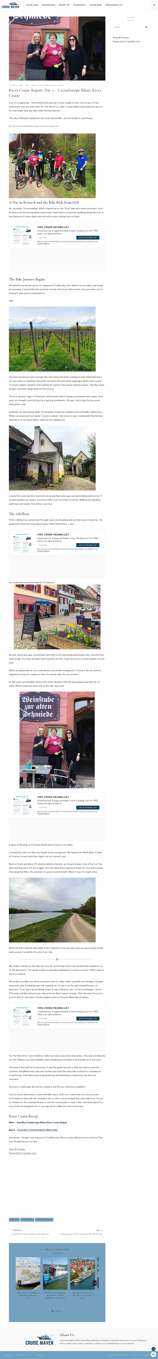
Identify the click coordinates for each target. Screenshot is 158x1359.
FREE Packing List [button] (114, 5)
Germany (47, 85)
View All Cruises (17, 1149)
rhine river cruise (44, 1219)
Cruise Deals (79, 5)
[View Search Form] (154, 5)
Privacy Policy (24, 1355)
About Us (9, 1355)
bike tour (14, 1219)
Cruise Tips (64, 5)
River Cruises (58, 85)
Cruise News (96, 5)
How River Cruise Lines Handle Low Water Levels (28, 1295)
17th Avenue (145, 1355)
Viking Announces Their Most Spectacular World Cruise (81, 1232)
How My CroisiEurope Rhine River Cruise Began (42, 1122)
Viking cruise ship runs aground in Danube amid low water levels (55, 1295)
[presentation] (28, 1273)
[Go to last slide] (19, 1283)
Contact (38, 1355)
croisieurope (27, 1219)
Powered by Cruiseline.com (22, 1153)
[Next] (95, 1283)
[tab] (52, 1311)
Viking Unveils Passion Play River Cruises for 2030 (82, 1295)
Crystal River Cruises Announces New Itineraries (30, 1232)
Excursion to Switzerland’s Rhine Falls (37, 1130)
